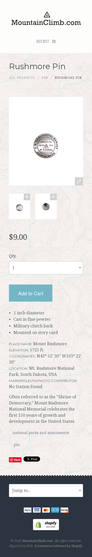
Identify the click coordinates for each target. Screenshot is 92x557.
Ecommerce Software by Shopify (58, 546)
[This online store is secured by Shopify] (46, 524)
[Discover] (64, 510)
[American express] (55, 510)
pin (45, 78)
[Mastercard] (46, 510)
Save (17, 460)
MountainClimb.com (37, 541)
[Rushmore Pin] (19, 206)
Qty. (13, 256)
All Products (22, 78)
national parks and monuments (41, 433)
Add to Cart (30, 293)
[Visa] (37, 510)
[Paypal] (28, 510)
